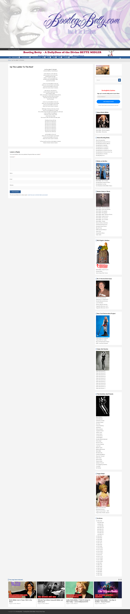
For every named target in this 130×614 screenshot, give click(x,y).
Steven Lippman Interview (101, 304)
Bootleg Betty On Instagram (102, 148)
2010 (98, 561)
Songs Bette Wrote (100, 233)
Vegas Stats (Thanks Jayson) (102, 512)
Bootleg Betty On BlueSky (101, 145)
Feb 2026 (99, 532)
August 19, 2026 (12, 603)
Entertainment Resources (101, 224)
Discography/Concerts (25, 57)
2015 (98, 553)
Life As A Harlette (100, 444)
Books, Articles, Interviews (102, 223)
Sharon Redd (99, 459)
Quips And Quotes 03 (100, 374)
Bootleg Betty (19, 611)
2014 (98, 554)
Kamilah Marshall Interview (102, 301)
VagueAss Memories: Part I (102, 306)
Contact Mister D (74, 57)
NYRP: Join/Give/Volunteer (102, 343)
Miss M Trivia (99, 228)
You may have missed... (16, 579)
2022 (98, 541)
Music (43, 57)
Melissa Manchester (100, 449)
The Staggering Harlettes (101, 464)
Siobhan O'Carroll (100, 462)
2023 (98, 539)
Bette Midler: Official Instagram (103, 130)
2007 (98, 566)
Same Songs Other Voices (102, 273)
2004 (98, 571)
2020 (98, 544)
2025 (98, 536)
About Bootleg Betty (100, 140)
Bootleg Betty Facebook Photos (103, 142)
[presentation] (119, 580)
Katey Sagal (98, 441)
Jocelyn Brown (99, 435)
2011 (98, 559)
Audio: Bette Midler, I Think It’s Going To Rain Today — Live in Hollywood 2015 (78, 601)
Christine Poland (99, 422)
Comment (12, 157)
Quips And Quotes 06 (100, 379)
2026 (98, 521)
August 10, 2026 (98, 603)
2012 (98, 558)
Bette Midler (16, 595)
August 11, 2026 (69, 603)
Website (11, 185)
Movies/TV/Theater (15, 57)
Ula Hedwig (98, 468)
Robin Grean (98, 457)
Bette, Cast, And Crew (101, 507)
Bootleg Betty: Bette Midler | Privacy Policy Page (34, 611)
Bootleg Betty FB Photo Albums (103, 143)
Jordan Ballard (99, 437)
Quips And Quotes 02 (100, 373)
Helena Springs (99, 429)
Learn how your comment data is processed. (38, 195)
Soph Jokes (98, 234)
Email (11, 179)
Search (119, 80)
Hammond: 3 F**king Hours (102, 299)
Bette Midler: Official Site (101, 132)
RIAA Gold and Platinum (101, 229)
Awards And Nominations (37, 57)
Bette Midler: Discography (101, 211)
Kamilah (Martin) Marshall (101, 439)
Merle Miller (98, 451)
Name (11, 173)
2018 (98, 548)
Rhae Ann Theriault (100, 456)
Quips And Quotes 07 (100, 381)
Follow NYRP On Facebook (102, 338)
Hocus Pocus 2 (109, 595)
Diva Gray (98, 424)
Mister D (19, 603)
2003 (98, 573)
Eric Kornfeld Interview (101, 297)
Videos (48, 57)
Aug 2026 (99, 522)
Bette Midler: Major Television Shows (104, 214)
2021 (98, 542)
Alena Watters (99, 417)
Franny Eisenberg (100, 425)
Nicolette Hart (99, 452)
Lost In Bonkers (99, 302)
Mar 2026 (99, 531)
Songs (25, 595)
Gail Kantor (98, 427)
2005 (98, 570)
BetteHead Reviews (100, 509)
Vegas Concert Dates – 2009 (102, 511)
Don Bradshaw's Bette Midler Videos (104, 185)
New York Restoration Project (102, 341)
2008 (98, 564)
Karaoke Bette (99, 271)
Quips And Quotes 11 (100, 388)
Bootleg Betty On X (100, 155)
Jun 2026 (99, 526)
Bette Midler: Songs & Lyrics (102, 216)
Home (10, 57)
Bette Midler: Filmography (101, 212)
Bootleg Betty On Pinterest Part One (104, 150)
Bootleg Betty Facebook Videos (103, 182)
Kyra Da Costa (99, 442)
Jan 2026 (99, 534)
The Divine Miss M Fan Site (15, 596)
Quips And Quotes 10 (100, 386)
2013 (98, 556)
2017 (98, 549)
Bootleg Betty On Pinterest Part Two (104, 152)
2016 (98, 551)
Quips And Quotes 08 (100, 383)
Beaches (72, 595)
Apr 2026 (99, 529)
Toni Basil (98, 466)
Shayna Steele (99, 461)
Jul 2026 (99, 524)
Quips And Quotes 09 (100, 385)
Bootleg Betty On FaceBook (102, 147)
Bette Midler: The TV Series (102, 180)
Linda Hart (98, 446)
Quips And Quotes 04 (100, 376)
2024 (98, 537)
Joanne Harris (99, 434)
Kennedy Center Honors (101, 226)
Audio (11, 595)
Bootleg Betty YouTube (101, 184)
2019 (98, 546)
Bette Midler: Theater (100, 221)
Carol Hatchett (99, 419)
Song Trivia (98, 231)
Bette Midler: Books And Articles (103, 209)
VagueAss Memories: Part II (102, 307)
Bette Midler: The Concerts (102, 217)
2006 (98, 568)
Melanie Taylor (99, 447)
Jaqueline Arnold (99, 430)
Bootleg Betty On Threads (101, 153)
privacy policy (110, 105)
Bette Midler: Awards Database (103, 128)
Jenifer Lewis (99, 432)
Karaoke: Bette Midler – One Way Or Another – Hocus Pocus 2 (105, 601)
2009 (98, 563)
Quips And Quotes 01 (100, 371)
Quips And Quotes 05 (100, 378)
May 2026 (99, 527)
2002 (98, 575)
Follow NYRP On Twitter (101, 340)
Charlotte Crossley (100, 420)
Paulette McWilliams (100, 454)
